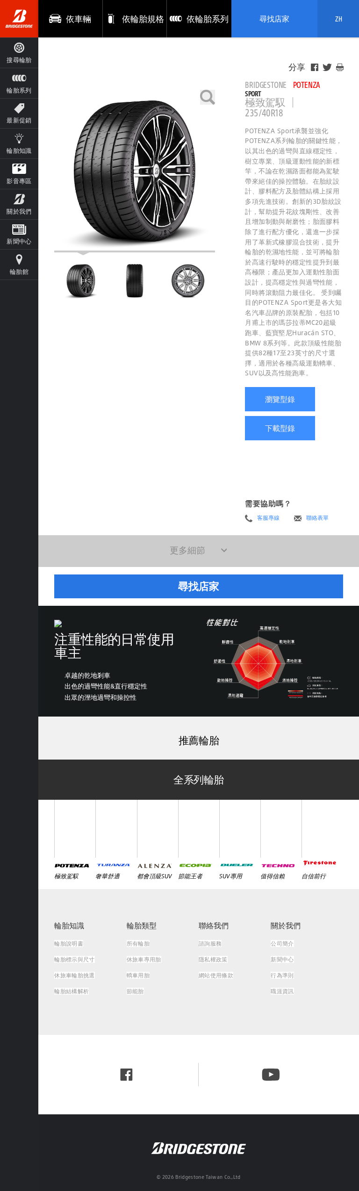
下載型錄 (280, 428)
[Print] (339, 67)
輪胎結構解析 (71, 991)
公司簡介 (282, 943)
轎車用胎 (138, 975)
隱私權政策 (213, 959)
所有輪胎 (138, 943)
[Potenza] (74, 828)
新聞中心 (282, 959)
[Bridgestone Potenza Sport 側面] (188, 280)
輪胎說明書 (68, 943)
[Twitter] (327, 67)
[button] (19, 83)
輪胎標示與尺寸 (74, 959)
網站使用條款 (216, 975)
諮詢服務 (210, 943)
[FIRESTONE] (322, 828)
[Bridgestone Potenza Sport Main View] (81, 280)
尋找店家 (274, 18)
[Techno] (281, 828)
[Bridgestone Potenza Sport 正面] (134, 280)
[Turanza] (115, 828)
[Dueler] (239, 828)
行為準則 (282, 975)
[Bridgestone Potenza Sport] (134, 171)
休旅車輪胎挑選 (74, 975)
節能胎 (135, 991)
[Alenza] (157, 828)
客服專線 (268, 518)
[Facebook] (314, 67)
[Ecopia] (198, 828)
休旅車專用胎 (144, 959)
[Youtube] (271, 1074)
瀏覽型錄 (280, 399)
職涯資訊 (282, 991)
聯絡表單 (317, 518)
